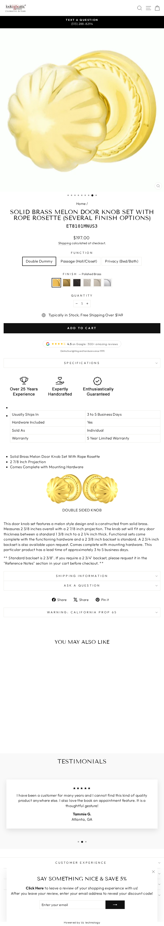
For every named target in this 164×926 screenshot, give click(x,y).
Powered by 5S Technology (82, 922)
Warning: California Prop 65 (82, 612)
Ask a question (82, 585)
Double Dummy (39, 261)
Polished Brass (56, 282)
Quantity (82, 295)
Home (81, 203)
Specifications (82, 363)
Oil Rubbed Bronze (77, 282)
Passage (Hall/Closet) (79, 261)
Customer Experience (81, 863)
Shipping (64, 243)
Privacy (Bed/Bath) (121, 261)
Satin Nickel (87, 282)
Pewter (97, 282)
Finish (82, 274)
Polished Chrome (107, 282)
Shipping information (82, 576)
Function (82, 253)
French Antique (66, 282)
